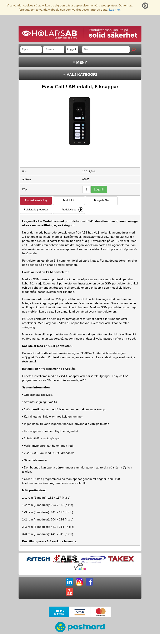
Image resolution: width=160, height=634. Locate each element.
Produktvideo (68, 209)
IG (79, 582)
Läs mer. (115, 9)
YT (69, 592)
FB (89, 582)
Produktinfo (68, 200)
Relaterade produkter (36, 209)
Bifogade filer (101, 200)
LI (69, 582)
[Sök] (133, 49)
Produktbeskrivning (36, 200)
